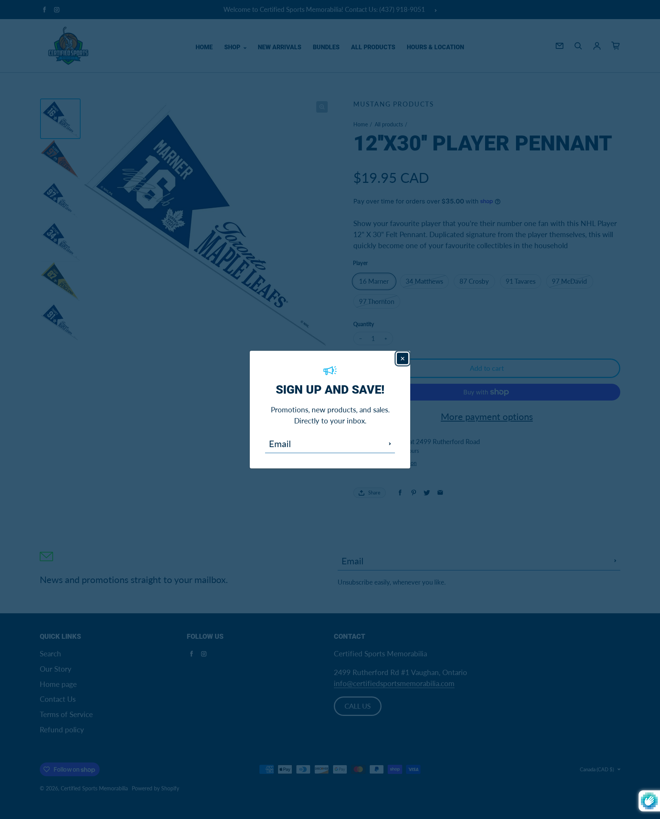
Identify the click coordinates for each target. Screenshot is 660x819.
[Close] (402, 358)
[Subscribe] (390, 443)
